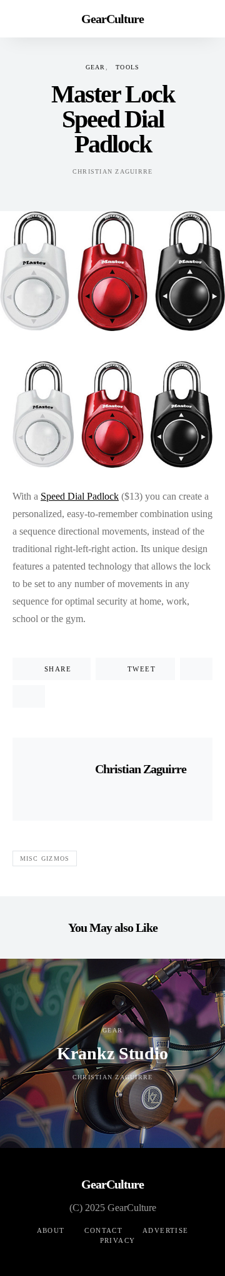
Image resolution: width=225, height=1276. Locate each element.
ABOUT (51, 1230)
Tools (127, 67)
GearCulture (112, 18)
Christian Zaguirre (112, 171)
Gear (96, 67)
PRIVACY (118, 1240)
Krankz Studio (112, 1053)
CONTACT (103, 1230)
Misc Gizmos (45, 858)
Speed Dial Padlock (80, 496)
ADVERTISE (165, 1230)
